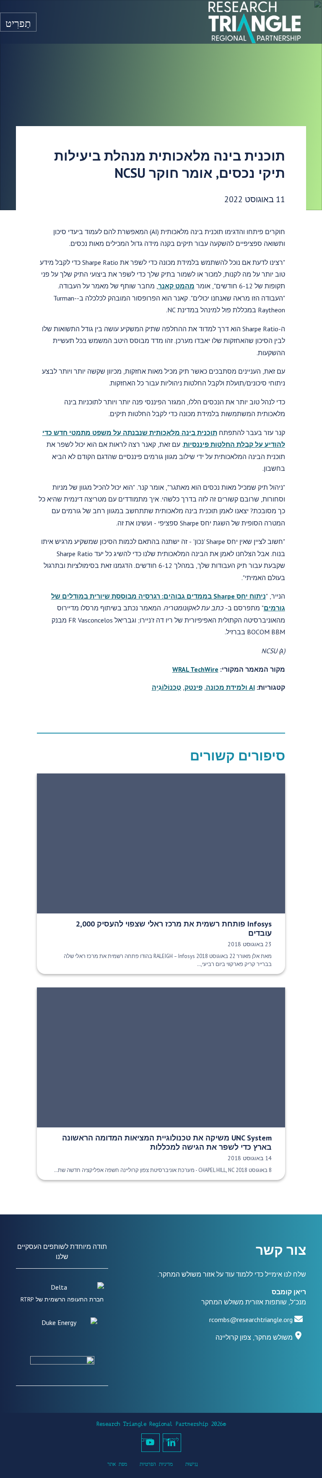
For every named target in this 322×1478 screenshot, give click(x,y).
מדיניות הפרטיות (156, 1464)
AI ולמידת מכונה (230, 687)
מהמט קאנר (176, 286)
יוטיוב (147, 1440)
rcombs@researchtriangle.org (251, 1319)
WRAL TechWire (195, 669)
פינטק (193, 687)
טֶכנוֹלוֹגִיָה (166, 687)
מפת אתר (117, 1464)
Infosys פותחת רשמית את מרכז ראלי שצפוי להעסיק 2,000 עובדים (174, 928)
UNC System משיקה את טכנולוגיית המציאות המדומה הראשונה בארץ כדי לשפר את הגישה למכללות (167, 1142)
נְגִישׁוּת (191, 1464)
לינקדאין (171, 1440)
